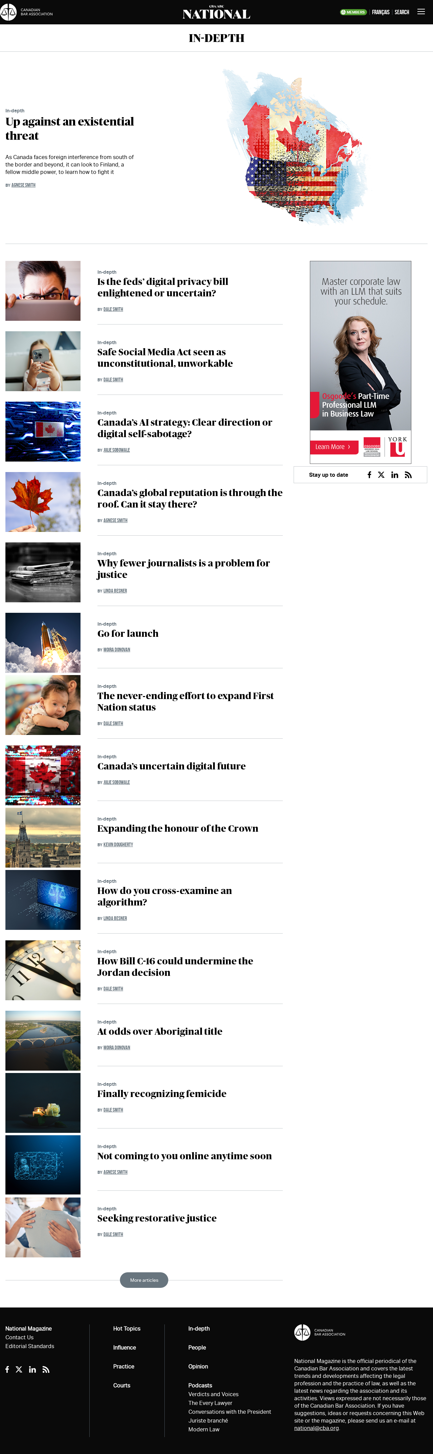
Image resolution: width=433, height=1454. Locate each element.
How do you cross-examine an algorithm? (164, 897)
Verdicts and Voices (213, 1394)
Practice (123, 1366)
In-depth (14, 110)
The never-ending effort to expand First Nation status (185, 702)
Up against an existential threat (69, 129)
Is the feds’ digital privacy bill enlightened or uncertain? (162, 287)
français (381, 12)
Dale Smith (113, 309)
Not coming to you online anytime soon (184, 1156)
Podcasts (200, 1385)
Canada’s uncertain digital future (171, 766)
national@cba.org (316, 1428)
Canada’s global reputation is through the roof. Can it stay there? (190, 499)
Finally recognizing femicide (162, 1094)
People (197, 1347)
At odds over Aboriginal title (160, 1032)
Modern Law (204, 1429)
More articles (144, 1280)
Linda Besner (115, 591)
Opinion (198, 1366)
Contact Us (19, 1337)
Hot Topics (126, 1328)
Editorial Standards (29, 1346)
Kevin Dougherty (118, 844)
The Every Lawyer (210, 1403)
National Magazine (28, 1328)
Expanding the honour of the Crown (177, 829)
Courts (121, 1385)
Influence (124, 1347)
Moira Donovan (117, 649)
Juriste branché (208, 1420)
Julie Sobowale (117, 450)
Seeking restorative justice (157, 1219)
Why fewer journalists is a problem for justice (183, 569)
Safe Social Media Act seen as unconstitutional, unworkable (165, 358)
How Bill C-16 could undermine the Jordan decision (175, 967)
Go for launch (128, 634)
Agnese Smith (24, 185)
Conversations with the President (229, 1412)
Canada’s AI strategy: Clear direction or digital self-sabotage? (185, 428)
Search (402, 12)
